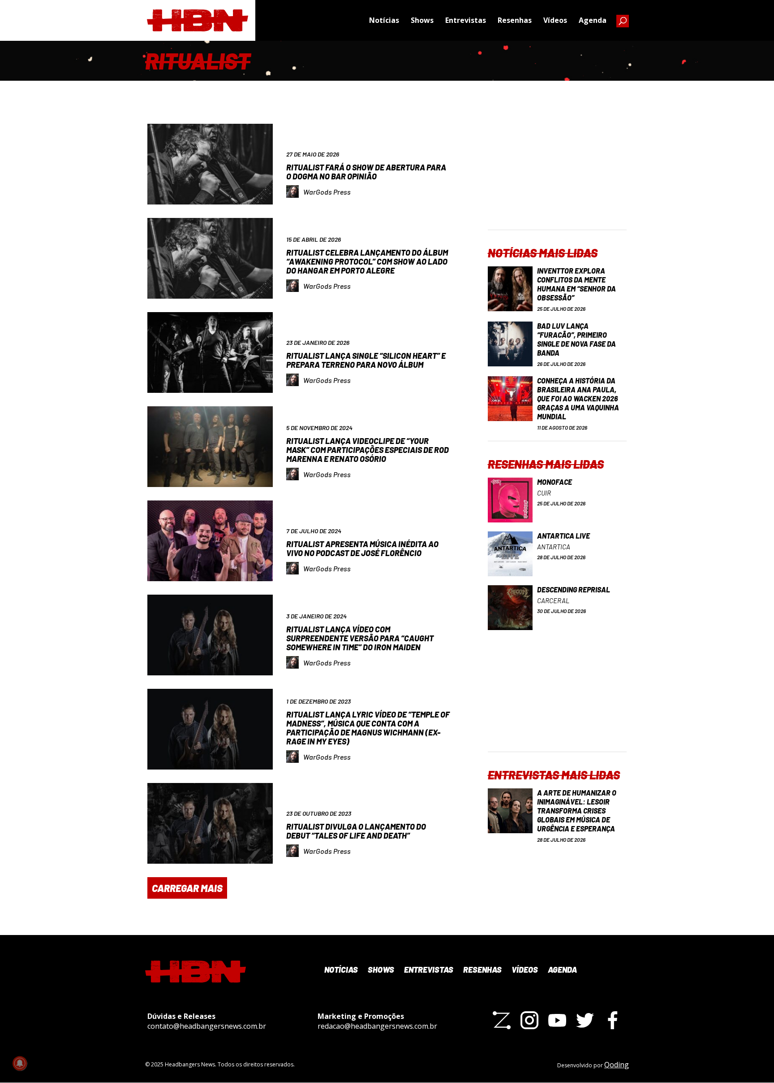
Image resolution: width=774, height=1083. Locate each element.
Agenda (592, 20)
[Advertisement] (557, 173)
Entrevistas (465, 20)
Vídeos (555, 20)
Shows (422, 20)
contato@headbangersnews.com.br (206, 1026)
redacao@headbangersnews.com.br (377, 1026)
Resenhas (515, 20)
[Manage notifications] (20, 1063)
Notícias (384, 20)
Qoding (616, 1065)
